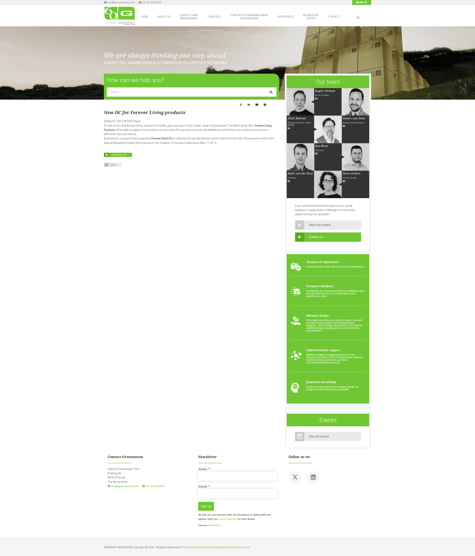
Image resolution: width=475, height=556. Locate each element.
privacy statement (227, 519)
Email (204, 486)
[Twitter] (295, 477)
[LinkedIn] (316, 98)
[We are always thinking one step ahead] (119, 15)
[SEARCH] (358, 18)
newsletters (214, 525)
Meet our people (320, 225)
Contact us (316, 237)
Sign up (206, 506)
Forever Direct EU (162, 138)
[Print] (265, 104)
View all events (319, 436)
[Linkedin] (313, 477)
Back (113, 165)
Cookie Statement (216, 547)
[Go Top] (468, 548)
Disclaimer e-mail (239, 547)
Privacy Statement (192, 547)
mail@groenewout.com (121, 2)
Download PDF (119, 155)
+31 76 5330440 (151, 2)
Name (204, 469)
